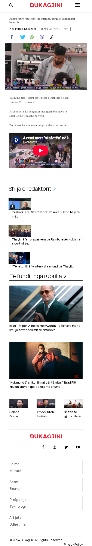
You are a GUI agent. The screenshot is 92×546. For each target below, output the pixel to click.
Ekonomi (16, 488)
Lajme (14, 464)
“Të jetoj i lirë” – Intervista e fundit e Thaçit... (43, 266)
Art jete (15, 517)
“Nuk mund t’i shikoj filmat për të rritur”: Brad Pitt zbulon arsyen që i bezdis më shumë (42, 384)
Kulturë (15, 470)
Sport (14, 481)
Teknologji (18, 506)
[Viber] (41, 37)
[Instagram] (54, 447)
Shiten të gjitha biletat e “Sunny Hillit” (73, 414)
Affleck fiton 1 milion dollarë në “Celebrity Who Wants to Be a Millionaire (45, 414)
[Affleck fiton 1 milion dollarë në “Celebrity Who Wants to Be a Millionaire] (46, 403)
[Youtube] (78, 447)
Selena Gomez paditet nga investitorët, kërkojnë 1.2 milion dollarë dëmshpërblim (18, 414)
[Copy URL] (51, 37)
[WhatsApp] (31, 37)
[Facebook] (11, 37)
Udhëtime (17, 524)
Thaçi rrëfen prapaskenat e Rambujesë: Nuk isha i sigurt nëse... (47, 241)
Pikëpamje (18, 499)
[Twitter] (21, 37)
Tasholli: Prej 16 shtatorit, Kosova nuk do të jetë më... (46, 214)
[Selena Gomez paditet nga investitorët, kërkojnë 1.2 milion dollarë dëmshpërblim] (18, 403)
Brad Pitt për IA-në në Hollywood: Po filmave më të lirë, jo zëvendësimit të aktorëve (44, 328)
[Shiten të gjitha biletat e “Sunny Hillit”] (73, 403)
